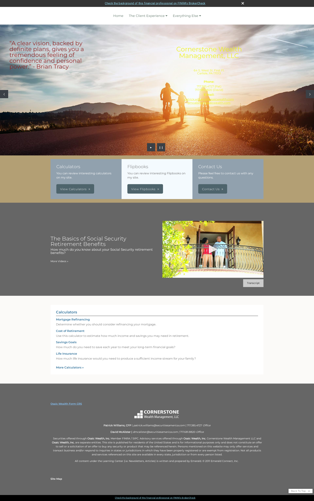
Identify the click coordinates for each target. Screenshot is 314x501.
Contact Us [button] (211, 189)
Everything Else (185, 16)
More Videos (59, 261)
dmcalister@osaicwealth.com (209, 103)
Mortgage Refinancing (73, 319)
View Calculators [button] (73, 189)
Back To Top (299, 491)
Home (118, 16)
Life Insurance (66, 353)
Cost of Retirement (70, 331)
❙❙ (161, 147)
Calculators (66, 312)
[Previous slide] (4, 94)
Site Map (56, 478)
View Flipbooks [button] (143, 189)
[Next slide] (310, 94)
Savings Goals (66, 342)
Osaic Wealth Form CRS (66, 403)
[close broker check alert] (242, 3)
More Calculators (70, 367)
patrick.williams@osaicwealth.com (209, 99)
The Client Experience (147, 16)
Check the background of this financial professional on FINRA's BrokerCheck (155, 3)
